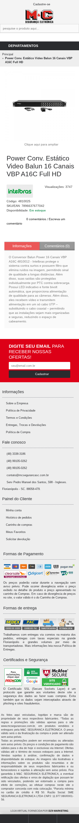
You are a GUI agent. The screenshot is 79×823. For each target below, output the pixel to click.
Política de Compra (18, 432)
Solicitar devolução (18, 539)
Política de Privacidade (20, 410)
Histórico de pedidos (19, 517)
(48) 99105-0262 (17, 461)
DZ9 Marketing (58, 810)
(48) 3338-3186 (16, 453)
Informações (22, 246)
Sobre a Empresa (17, 403)
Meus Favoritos (16, 532)
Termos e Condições (19, 417)
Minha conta (14, 510)
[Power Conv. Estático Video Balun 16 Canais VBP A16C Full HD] (39, 106)
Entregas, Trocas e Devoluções (26, 425)
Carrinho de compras (19, 524)
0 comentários (36, 219)
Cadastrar (42, 374)
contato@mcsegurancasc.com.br (28, 475)
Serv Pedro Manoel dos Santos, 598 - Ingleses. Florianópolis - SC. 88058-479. (34, 486)
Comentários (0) (57, 246)
